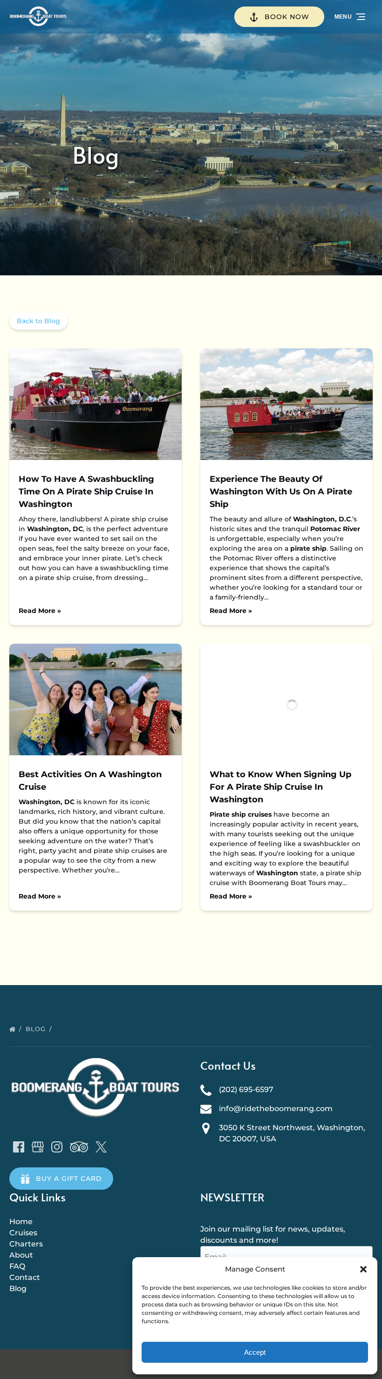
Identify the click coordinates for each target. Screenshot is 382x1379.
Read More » (40, 610)
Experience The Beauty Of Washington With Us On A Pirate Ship (281, 491)
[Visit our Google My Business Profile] (38, 1146)
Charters (26, 1243)
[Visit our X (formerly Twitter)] (101, 1146)
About (21, 1255)
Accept (255, 1352)
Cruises (23, 1232)
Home (21, 1221)
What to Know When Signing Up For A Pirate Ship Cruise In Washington (280, 787)
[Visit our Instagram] (56, 1146)
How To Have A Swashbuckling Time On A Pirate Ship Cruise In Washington (86, 491)
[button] (363, 1269)
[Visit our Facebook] (18, 1146)
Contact (24, 1277)
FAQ (17, 1266)
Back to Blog (38, 321)
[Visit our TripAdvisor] (79, 1146)
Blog (37, 1029)
